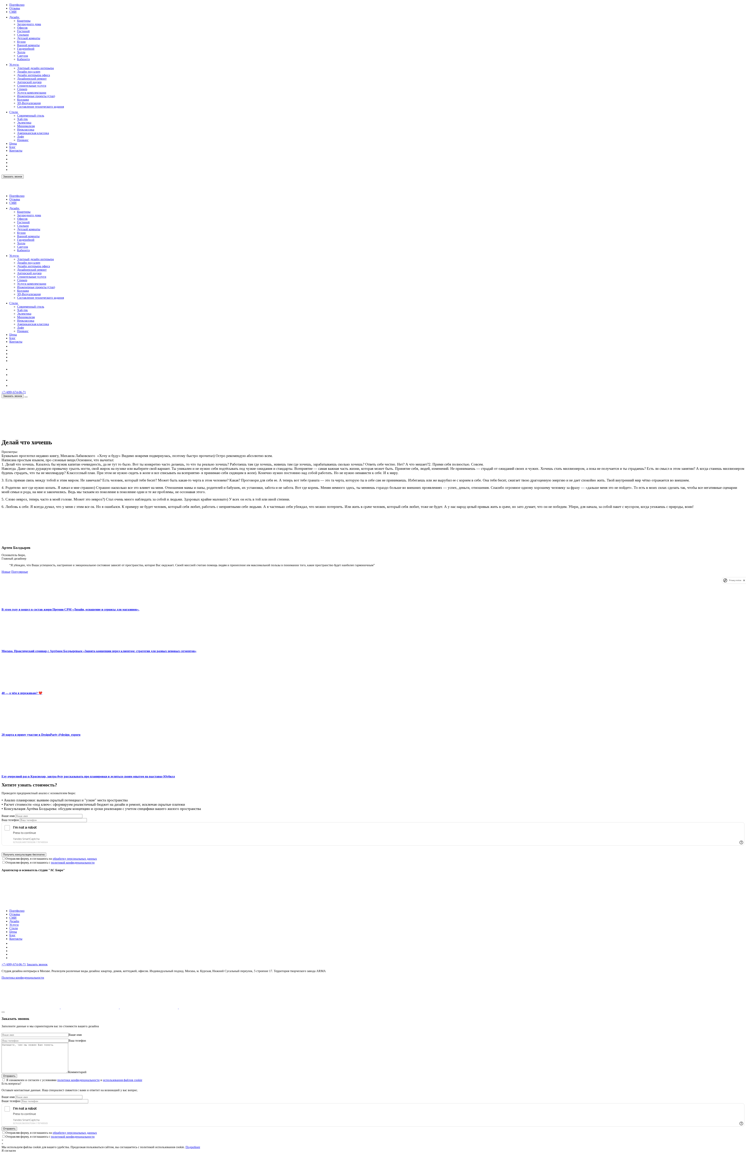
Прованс (23, 140)
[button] (22, 17)
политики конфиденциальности (78, 1080)
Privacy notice (735, 580)
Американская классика (33, 133)
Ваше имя (8, 816)
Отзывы (14, 8)
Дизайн (14, 17)
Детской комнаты (28, 38)
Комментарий (77, 1072)
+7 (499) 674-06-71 (14, 392)
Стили (13, 112)
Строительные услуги (31, 85)
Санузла (22, 55)
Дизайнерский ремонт (32, 78)
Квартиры (24, 20)
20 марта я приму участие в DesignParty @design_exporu (41, 734)
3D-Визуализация (29, 103)
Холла (21, 52)
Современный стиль (30, 115)
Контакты (15, 150)
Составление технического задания (40, 106)
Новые (6, 571)
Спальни (23, 34)
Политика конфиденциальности (23, 977)
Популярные (19, 571)
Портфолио (16, 4)
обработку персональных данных (75, 858)
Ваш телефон (10, 820)
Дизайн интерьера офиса (33, 75)
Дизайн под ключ (28, 71)
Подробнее (193, 1147)
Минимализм (26, 126)
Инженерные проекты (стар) (36, 96)
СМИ (13, 11)
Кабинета (23, 59)
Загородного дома (29, 24)
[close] (744, 580)
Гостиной (23, 31)
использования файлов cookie (122, 1080)
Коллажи (23, 99)
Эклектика (24, 122)
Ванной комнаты (28, 45)
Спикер (22, 89)
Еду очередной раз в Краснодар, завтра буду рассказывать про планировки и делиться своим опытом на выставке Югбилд (88, 776)
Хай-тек (22, 119)
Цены (13, 143)
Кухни (21, 41)
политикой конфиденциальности (73, 862)
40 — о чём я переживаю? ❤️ (22, 693)
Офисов (22, 27)
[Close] (3, 1012)
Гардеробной (25, 48)
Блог (12, 147)
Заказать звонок (12, 176)
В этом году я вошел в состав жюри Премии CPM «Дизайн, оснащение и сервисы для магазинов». (70, 609)
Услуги (14, 64)
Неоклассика (25, 129)
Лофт (20, 136)
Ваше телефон (11, 1101)
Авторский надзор (29, 82)
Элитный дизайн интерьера (35, 68)
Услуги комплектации (31, 92)
